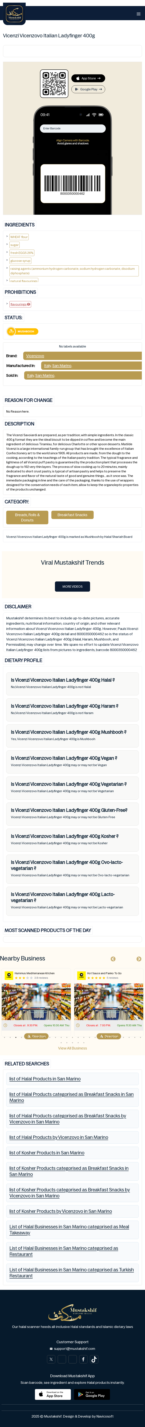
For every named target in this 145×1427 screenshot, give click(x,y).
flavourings (18, 304)
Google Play (88, 89)
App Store (89, 78)
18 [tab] (101, 1037)
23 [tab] (129, 1037)
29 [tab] (78, 1043)
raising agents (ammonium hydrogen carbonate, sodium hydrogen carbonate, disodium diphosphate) (72, 271)
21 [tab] (118, 1037)
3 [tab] (16, 1037)
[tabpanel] (55, 1002)
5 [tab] (27, 1037)
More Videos (72, 586)
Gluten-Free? (113, 810)
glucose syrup (20, 260)
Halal (106, 680)
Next (138, 958)
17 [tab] (95, 1037)
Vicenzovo (35, 356)
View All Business (72, 1048)
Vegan (107, 758)
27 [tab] (67, 1043)
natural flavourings (23, 281)
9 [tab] (50, 1037)
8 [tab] (44, 1037)
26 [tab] (61, 1043)
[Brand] (14, 14)
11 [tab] (61, 1037)
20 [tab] (112, 1037)
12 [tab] (67, 1037)
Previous (112, 958)
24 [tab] (135, 1037)
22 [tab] (123, 1037)
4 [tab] (21, 1037)
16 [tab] (89, 1037)
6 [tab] (33, 1037)
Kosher (108, 836)
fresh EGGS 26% (21, 252)
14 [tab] (78, 1037)
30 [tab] (84, 1043)
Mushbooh (112, 732)
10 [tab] (55, 1037)
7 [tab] (38, 1037)
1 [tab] (4, 1037)
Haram (108, 706)
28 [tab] (72, 1043)
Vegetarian (112, 784)
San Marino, (62, 366)
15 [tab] (84, 1037)
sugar (14, 245)
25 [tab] (140, 1037)
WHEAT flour (19, 237)
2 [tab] (10, 1037)
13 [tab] (72, 1037)
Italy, (48, 366)
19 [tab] (106, 1037)
